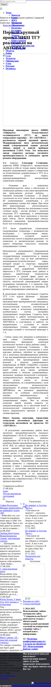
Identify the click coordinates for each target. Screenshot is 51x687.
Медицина (16, 23)
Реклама (10, 66)
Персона (15, 43)
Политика (16, 28)
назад (5, 491)
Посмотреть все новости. (7, 676)
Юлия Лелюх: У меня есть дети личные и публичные (10, 602)
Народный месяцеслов (22, 45)
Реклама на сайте (31, 601)
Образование (18, 25)
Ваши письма (18, 48)
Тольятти (10, 58)
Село (8, 56)
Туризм (15, 35)
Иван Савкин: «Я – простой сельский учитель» (9, 640)
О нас (24, 505)
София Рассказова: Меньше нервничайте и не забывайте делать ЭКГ (11, 509)
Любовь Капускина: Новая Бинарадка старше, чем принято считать (10, 537)
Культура (16, 30)
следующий (8, 496)
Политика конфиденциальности (34, 685)
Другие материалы (12, 493)
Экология (16, 33)
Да (13, 685)
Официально (12, 61)
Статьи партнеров (31, 604)
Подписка (11, 68)
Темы (8, 12)
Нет (16, 685)
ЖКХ (14, 20)
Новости (15, 15)
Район (9, 53)
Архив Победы (18, 38)
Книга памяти (18, 40)
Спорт (14, 18)
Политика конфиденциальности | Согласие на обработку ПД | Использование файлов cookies (34, 644)
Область (10, 51)
